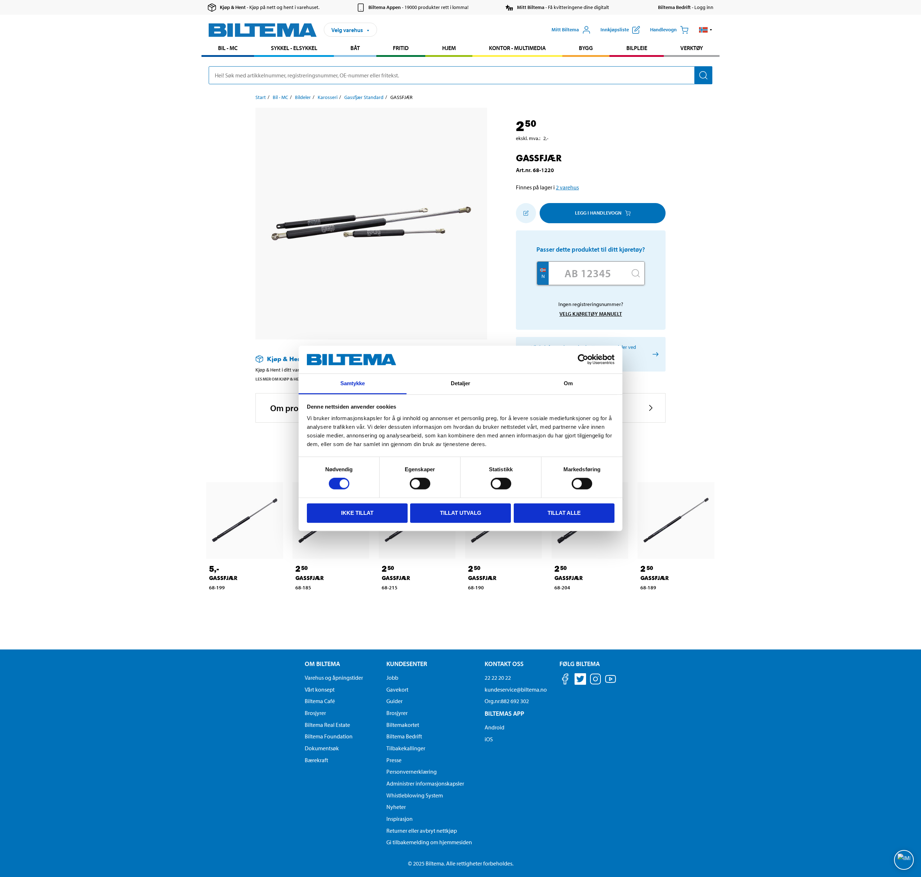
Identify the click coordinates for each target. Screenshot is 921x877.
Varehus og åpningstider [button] (334, 677)
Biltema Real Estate (327, 724)
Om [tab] (568, 383)
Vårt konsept (320, 689)
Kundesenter (406, 664)
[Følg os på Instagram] (595, 680)
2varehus (567, 187)
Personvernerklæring (411, 771)
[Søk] (703, 75)
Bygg (586, 47)
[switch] (420, 483)
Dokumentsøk (322, 748)
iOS (489, 739)
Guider (394, 701)
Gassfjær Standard (364, 97)
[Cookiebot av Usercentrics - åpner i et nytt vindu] (583, 359)
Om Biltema (322, 664)
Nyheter (396, 806)
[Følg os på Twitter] (580, 680)
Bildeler (303, 97)
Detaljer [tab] (461, 383)
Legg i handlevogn (598, 213)
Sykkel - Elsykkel (294, 47)
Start (260, 97)
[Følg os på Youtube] (610, 682)
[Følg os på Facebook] (565, 680)
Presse (393, 760)
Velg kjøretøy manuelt (590, 313)
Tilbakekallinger (405, 748)
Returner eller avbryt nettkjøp (421, 830)
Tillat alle (564, 513)
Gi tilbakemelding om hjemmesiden (429, 842)
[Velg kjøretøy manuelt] (654, 354)
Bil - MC (227, 47)
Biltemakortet (402, 724)
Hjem (449, 47)
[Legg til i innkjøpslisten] (526, 213)
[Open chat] (904, 860)
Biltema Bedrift (404, 736)
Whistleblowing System (414, 795)
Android (494, 727)
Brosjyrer (315, 712)
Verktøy (691, 47)
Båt (355, 47)
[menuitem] (227, 49)
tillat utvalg (460, 513)
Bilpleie (636, 47)
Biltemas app (504, 713)
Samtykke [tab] (352, 383)
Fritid (401, 47)
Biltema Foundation (329, 736)
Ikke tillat (357, 513)
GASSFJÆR (223, 578)
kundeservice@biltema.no (516, 689)
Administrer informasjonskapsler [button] (425, 783)
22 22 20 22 (498, 677)
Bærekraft (316, 760)
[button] (705, 30)
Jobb (392, 677)
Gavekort (397, 689)
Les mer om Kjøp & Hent (279, 379)
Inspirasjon (399, 818)
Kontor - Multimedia (517, 47)
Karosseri (327, 97)
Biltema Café (320, 701)
